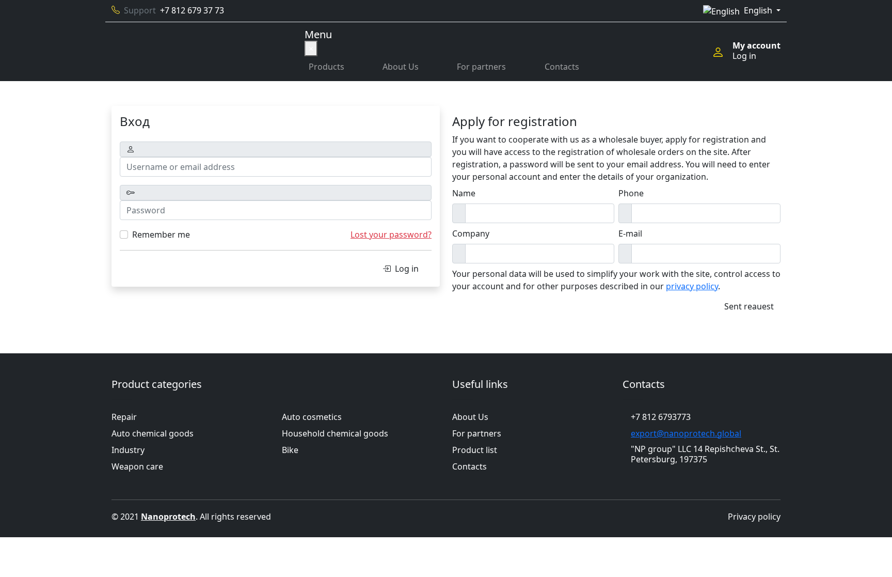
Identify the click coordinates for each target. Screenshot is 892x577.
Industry (128, 450)
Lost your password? (391, 234)
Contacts (562, 66)
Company (470, 233)
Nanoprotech (168, 516)
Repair (124, 417)
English (759, 10)
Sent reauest (749, 306)
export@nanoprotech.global (686, 433)
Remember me (161, 234)
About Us (401, 66)
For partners (481, 66)
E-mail (630, 233)
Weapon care (137, 466)
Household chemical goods (335, 433)
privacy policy (692, 286)
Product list (474, 450)
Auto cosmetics (312, 417)
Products (326, 66)
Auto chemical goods (153, 433)
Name (463, 193)
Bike (290, 450)
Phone (631, 193)
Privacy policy (754, 516)
